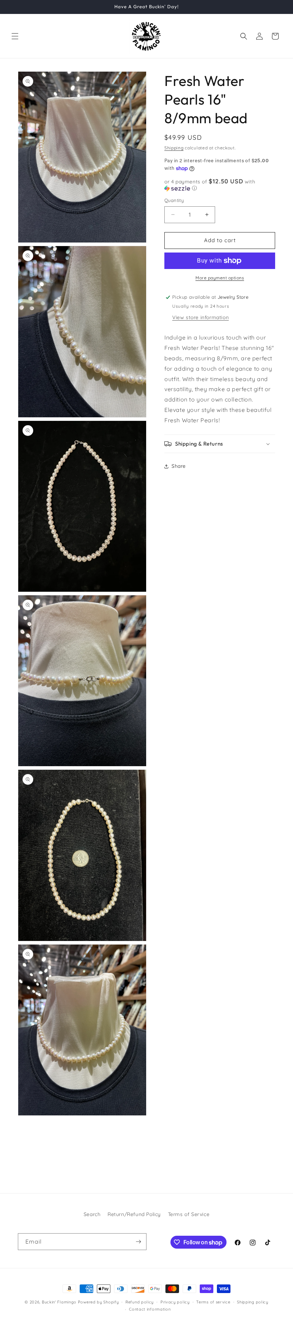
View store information (200, 317)
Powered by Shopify (98, 1302)
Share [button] (179, 466)
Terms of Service (189, 1214)
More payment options (219, 277)
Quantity (174, 200)
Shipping (174, 147)
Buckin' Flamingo (59, 1302)
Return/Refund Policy (134, 1214)
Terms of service (213, 1302)
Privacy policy (175, 1302)
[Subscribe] (138, 1241)
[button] (15, 36)
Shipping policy (252, 1302)
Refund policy (139, 1302)
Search (92, 1214)
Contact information (149, 1309)
